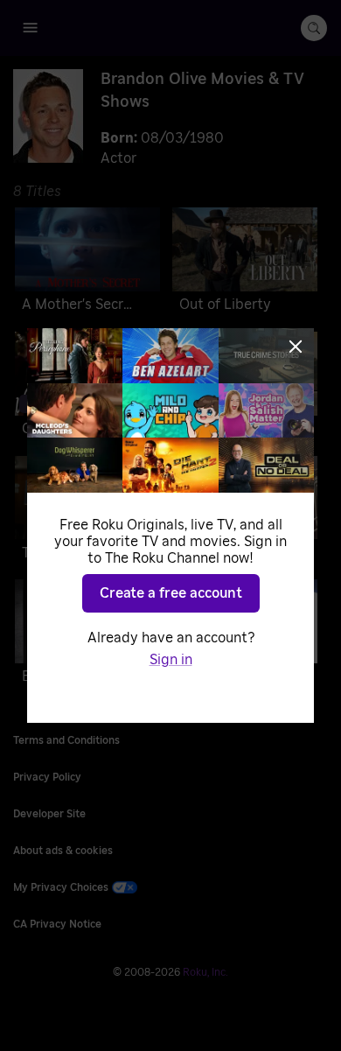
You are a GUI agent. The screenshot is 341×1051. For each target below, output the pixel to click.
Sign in (171, 660)
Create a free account (171, 593)
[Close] (296, 347)
